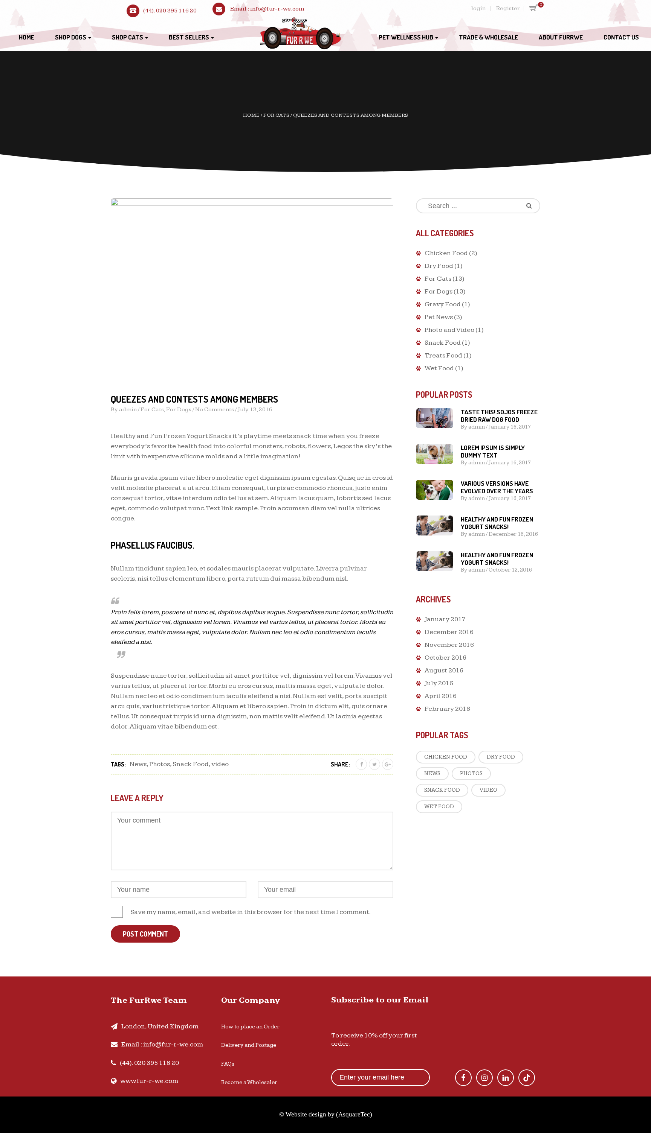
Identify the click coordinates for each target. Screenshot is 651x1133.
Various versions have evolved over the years (497, 487)
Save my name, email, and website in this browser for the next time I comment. (250, 912)
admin (128, 409)
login (478, 8)
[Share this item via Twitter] (374, 764)
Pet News (439, 317)
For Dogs (178, 409)
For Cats (276, 115)
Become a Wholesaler (249, 1082)
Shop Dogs (71, 37)
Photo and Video (449, 330)
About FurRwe (561, 37)
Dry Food (439, 266)
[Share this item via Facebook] (361, 764)
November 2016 (449, 645)
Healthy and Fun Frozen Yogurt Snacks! (497, 523)
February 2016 (447, 709)
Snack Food (191, 764)
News (138, 764)
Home (26, 37)
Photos (159, 764)
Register (508, 8)
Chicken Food (446, 253)
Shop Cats (128, 37)
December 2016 (449, 632)
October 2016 (445, 658)
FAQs (227, 1064)
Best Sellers (189, 37)
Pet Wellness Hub (406, 37)
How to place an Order (250, 1027)
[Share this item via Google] (387, 764)
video (220, 764)
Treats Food (443, 355)
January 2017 (445, 619)
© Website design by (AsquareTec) (325, 1114)
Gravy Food (443, 304)
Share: (340, 764)
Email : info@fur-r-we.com (162, 1044)
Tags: (118, 764)
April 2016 (441, 696)
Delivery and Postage (248, 1045)
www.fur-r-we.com (149, 1081)
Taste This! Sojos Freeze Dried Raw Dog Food (499, 415)
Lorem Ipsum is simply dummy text (493, 451)
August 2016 (444, 670)
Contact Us (621, 37)
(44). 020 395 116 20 (170, 10)
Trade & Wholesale (488, 37)
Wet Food (439, 368)
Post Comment (145, 934)
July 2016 (439, 683)
